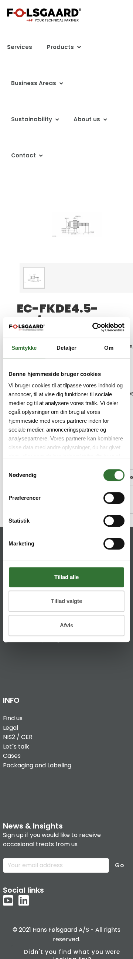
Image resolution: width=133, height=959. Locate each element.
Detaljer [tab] (66, 348)
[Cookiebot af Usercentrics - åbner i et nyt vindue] (94, 327)
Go (119, 865)
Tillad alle (66, 577)
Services (19, 47)
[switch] (114, 498)
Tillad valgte (66, 601)
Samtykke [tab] (24, 348)
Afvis (66, 625)
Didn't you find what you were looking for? (72, 953)
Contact (23, 155)
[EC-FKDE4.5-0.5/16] (34, 277)
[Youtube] (8, 901)
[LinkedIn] (23, 901)
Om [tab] (108, 348)
